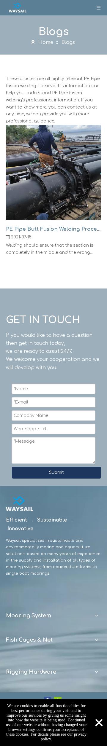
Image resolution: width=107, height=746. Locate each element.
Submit (56, 472)
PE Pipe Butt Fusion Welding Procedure (53, 229)
